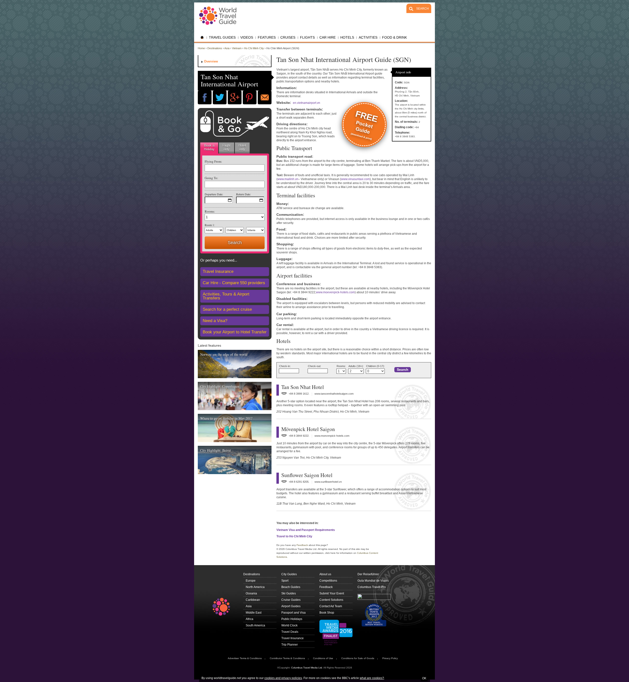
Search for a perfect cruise (227, 309)
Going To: (211, 178)
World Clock (289, 625)
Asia (226, 48)
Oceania (251, 593)
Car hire (327, 37)
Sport (284, 580)
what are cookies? (372, 678)
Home (202, 37)
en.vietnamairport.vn (306, 103)
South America (255, 625)
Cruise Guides (290, 600)
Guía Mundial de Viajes (373, 580)
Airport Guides (290, 606)
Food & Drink (394, 37)
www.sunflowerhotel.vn (328, 481)
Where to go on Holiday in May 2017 (226, 418)
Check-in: (285, 366)
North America (255, 587)
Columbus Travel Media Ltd (306, 667)
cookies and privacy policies (283, 678)
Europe (251, 580)
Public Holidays (291, 619)
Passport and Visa (293, 612)
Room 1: (210, 225)
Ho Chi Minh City (254, 48)
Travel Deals (289, 632)
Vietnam (237, 48)
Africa (249, 619)
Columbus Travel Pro (371, 587)
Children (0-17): (375, 366)
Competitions (328, 580)
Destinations (214, 48)
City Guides (289, 574)
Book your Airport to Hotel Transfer (235, 332)
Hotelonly (242, 147)
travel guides (222, 37)
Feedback (302, 545)
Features (267, 37)
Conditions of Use (323, 658)
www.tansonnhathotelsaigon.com (334, 393)
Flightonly (226, 147)
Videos (246, 37)
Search (402, 370)
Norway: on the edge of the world (223, 354)
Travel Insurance (218, 271)
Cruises (287, 37)
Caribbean (253, 600)
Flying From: (213, 161)
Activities (368, 37)
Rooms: (210, 211)
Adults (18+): (356, 366)
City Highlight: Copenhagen (219, 386)
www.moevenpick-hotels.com (335, 292)
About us (325, 574)
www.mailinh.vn (287, 179)
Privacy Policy (390, 658)
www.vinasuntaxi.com (355, 179)
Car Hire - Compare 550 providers (234, 282)
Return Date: (243, 194)
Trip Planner (289, 644)
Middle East (253, 612)
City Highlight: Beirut (215, 450)
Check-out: (314, 366)
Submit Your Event (331, 593)
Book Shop (326, 612)
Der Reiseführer (368, 574)
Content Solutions (331, 600)
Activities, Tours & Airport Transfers (226, 296)
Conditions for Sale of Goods (357, 658)
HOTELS (347, 37)
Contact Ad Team (330, 606)
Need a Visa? (215, 320)
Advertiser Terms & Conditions (245, 658)
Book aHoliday (209, 147)
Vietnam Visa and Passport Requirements (305, 530)
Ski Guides (288, 593)
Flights (307, 37)
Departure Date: (214, 194)
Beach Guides (290, 587)
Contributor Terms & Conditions (287, 658)
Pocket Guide (364, 124)
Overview (211, 61)
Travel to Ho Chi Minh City (294, 536)
